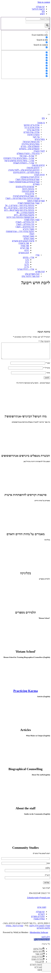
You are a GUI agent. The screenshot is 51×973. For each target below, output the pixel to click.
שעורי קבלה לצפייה (31, 219)
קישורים (41, 914)
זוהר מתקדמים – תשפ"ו (24, 226)
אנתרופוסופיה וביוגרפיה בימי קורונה (20, 217)
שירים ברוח (29, 193)
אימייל (46, 368)
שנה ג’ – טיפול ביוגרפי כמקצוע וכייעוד (19, 160)
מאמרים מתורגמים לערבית (23, 196)
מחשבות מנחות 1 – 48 (25, 212)
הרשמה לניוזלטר (38, 9)
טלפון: (47, 868)
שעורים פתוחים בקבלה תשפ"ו (27, 179)
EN (43, 11)
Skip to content (44, 2)
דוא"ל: (47, 875)
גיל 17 (26, 267)
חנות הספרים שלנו (32, 274)
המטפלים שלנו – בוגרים (30, 146)
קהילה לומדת (39, 175)
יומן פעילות (40, 7)
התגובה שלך (44, 341)
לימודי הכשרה (39, 151)
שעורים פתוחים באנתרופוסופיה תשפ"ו (24, 182)
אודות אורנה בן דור (31, 127)
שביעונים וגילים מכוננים (25, 186)
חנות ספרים (40, 271)
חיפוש (42, 14)
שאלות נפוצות (39, 919)
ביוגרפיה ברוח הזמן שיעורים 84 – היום (19, 210)
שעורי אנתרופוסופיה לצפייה (28, 203)
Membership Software (39, 932)
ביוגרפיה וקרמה (28, 189)
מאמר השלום (29, 238)
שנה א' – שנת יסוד (26, 156)
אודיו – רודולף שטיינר (25, 269)
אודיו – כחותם (28, 257)
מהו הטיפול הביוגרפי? (31, 141)
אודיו (37, 255)
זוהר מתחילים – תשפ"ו (25, 224)
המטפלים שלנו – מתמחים (29, 149)
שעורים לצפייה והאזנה (36, 201)
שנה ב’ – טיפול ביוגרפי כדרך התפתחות (18, 158)
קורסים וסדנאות (38, 165)
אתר (48, 373)
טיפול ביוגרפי (40, 139)
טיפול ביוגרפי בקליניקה (30, 144)
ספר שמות (25, 245)
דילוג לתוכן (45, 937)
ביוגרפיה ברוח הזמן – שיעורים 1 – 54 (19, 205)
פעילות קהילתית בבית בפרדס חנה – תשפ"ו (22, 198)
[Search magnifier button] (47, 25)
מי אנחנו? (41, 123)
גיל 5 (27, 260)
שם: (48, 863)
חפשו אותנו (41, 907)
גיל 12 (26, 264)
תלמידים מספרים (38, 916)
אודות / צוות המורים (31, 132)
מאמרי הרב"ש (28, 229)
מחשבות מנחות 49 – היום (24, 215)
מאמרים (36, 184)
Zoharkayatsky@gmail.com (38, 897)
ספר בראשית (24, 243)
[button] (42, 939)
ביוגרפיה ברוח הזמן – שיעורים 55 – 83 (19, 208)
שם (48, 363)
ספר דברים (24, 248)
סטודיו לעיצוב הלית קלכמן (39, 925)
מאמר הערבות (28, 236)
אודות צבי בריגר (33, 130)
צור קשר (36, 137)
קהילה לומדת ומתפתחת (30, 177)
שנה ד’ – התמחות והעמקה (23, 163)
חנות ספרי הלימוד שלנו (30, 276)
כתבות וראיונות (33, 134)
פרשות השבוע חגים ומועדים (23, 241)
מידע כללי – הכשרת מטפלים (28, 153)
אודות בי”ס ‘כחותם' (31, 125)
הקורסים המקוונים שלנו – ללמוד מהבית (23, 170)
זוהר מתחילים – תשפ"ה (25, 222)
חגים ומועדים (24, 252)
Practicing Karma (25, 691)
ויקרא (26, 250)
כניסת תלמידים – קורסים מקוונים (26, 172)
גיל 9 (27, 262)
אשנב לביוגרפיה (28, 191)
